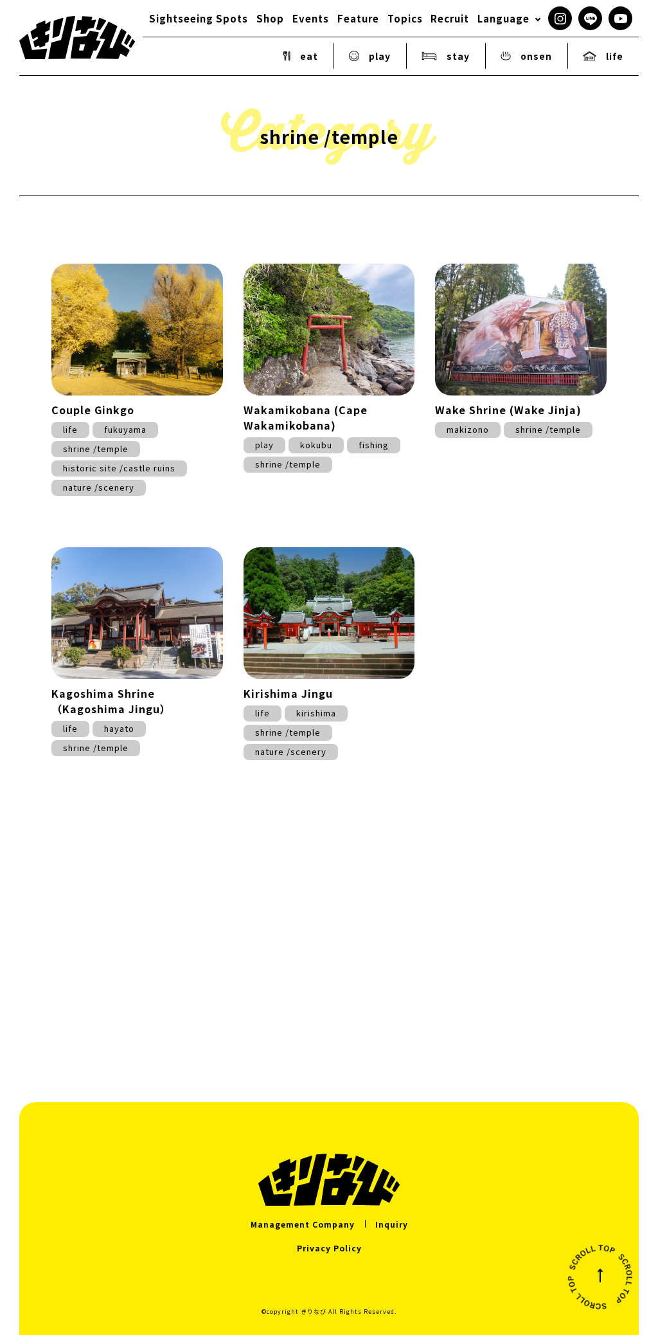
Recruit (450, 18)
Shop (270, 18)
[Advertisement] (329, 935)
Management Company (303, 1224)
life (614, 56)
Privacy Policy (329, 1247)
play (380, 56)
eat (309, 56)
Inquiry (391, 1224)
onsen (536, 56)
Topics (405, 18)
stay (458, 56)
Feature (358, 18)
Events (310, 18)
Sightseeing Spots (198, 18)
